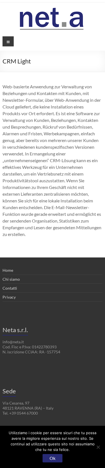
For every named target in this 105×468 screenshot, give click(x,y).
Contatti (10, 288)
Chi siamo (11, 279)
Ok (52, 458)
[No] (98, 447)
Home (8, 270)
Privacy (9, 297)
